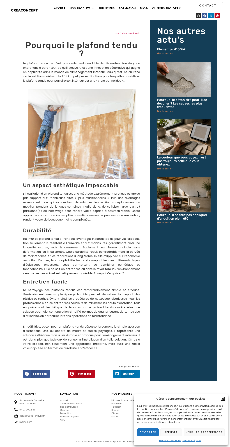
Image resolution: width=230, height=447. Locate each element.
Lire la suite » (165, 53)
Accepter (148, 432)
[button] (223, 399)
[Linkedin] (211, 15)
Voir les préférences (204, 432)
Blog (144, 8)
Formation (127, 8)
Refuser (171, 432)
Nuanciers (107, 8)
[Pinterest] (217, 15)
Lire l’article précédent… (128, 33)
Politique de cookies (170, 440)
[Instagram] (198, 15)
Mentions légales (192, 440)
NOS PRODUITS (80, 8)
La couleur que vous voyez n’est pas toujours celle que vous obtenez (181, 161)
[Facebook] (204, 15)
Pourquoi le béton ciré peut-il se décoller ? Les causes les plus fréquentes (182, 103)
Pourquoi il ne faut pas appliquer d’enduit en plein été (182, 217)
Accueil (59, 8)
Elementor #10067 (171, 49)
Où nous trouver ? (166, 8)
